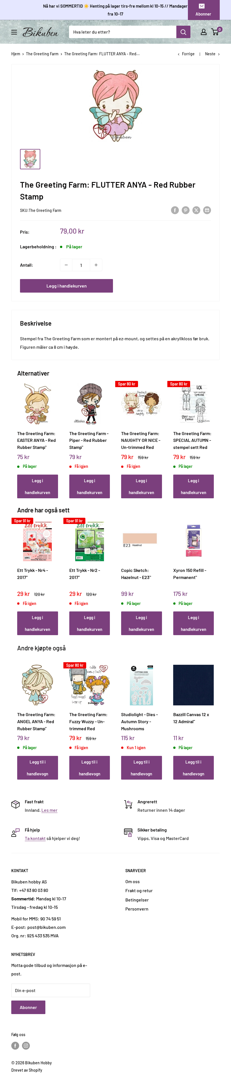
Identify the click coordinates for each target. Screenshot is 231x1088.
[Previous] (19, 435)
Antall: (26, 264)
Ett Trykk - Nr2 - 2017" (84, 573)
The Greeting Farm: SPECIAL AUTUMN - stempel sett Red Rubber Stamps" (192, 440)
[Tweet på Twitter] (196, 209)
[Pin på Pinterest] (186, 209)
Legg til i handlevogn (37, 767)
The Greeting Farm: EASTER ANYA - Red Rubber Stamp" (36, 440)
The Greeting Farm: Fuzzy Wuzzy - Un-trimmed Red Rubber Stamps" (88, 721)
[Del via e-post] (207, 209)
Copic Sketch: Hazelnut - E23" (136, 573)
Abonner (203, 13)
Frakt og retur (139, 890)
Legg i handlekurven (66, 285)
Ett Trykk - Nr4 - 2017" (32, 573)
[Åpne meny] (14, 32)
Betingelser (137, 899)
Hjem (15, 53)
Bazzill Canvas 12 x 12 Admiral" (191, 718)
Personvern (136, 908)
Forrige (188, 53)
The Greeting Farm (42, 53)
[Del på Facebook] (175, 209)
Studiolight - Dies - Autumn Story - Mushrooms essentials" (139, 721)
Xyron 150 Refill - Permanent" (189, 573)
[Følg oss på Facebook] (15, 1045)
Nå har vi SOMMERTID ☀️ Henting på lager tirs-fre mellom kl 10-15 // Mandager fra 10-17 (115, 9)
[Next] (212, 435)
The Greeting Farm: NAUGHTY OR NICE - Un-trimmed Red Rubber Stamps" (140, 440)
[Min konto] (203, 32)
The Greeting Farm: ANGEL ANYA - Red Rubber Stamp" (36, 721)
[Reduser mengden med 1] (66, 265)
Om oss (132, 881)
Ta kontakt (35, 838)
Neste (210, 53)
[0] (215, 31)
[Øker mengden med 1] (96, 265)
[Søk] (183, 32)
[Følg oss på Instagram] (26, 1045)
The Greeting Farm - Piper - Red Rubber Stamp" (88, 440)
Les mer (49, 810)
